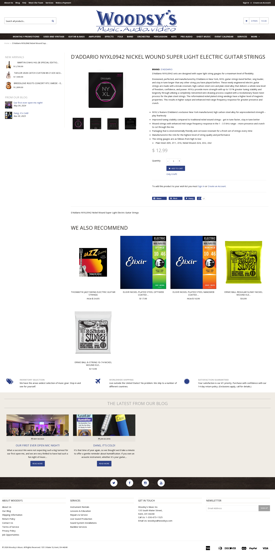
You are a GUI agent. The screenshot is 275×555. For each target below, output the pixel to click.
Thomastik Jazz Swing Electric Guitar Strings (93, 293)
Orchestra (143, 36)
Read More (38, 463)
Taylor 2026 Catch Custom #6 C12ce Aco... (38, 72)
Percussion (160, 36)
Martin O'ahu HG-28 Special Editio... (37, 62)
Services (49, 2)
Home (6, 43)
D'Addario (166, 69)
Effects (109, 36)
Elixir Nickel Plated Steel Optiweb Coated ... (143, 293)
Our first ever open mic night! (28, 102)
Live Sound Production (81, 518)
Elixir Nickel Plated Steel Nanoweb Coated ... (193, 293)
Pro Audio (186, 36)
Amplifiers (95, 36)
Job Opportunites (10, 534)
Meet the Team (36, 2)
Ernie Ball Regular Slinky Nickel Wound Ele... (243, 293)
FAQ (24, 2)
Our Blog (6, 510)
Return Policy (8, 518)
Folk (120, 36)
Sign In (246, 2)
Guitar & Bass (76, 36)
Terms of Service (10, 526)
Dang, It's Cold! (21, 113)
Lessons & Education (80, 510)
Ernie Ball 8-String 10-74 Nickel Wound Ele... (93, 364)
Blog (17, 2)
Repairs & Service (79, 514)
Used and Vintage (53, 36)
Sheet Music (204, 36)
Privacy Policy (9, 530)
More (254, 36)
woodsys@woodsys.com (160, 520)
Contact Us (7, 522)
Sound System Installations (83, 522)
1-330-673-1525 (154, 517)
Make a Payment (63, 2)
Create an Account (262, 2)
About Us (8, 2)
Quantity (156, 160)
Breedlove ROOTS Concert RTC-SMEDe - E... (38, 83)
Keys (174, 36)
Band (130, 36)
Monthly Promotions (26, 36)
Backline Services (78, 526)
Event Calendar (224, 36)
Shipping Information (12, 514)
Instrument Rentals (79, 506)
